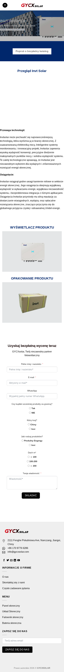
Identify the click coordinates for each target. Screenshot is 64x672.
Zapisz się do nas (17, 649)
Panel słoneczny (11, 605)
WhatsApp (32, 391)
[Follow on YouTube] (18, 560)
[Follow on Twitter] (8, 560)
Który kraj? (32, 420)
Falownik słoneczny (12, 617)
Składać (31, 495)
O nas (5, 577)
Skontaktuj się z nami (13, 582)
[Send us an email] (11, 560)
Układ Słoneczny (11, 611)
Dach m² (32, 452)
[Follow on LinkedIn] (15, 560)
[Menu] (5, 5)
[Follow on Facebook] (4, 560)
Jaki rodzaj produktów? (32, 436)
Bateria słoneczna (11, 623)
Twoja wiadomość (31, 473)
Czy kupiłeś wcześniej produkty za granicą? (32, 404)
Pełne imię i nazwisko (31, 364)
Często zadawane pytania (16, 588)
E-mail (31, 377)
